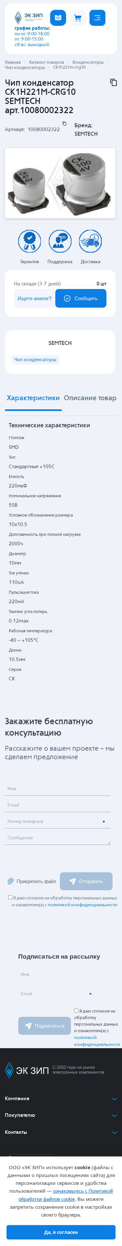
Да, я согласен (61, 1232)
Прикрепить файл (36, 881)
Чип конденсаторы (35, 359)
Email (13, 805)
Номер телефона (25, 821)
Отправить (91, 881)
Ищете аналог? (34, 298)
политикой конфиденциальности (82, 905)
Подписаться (49, 1026)
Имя (11, 789)
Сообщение (20, 838)
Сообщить (86, 298)
